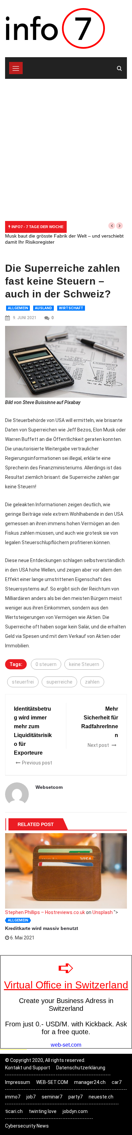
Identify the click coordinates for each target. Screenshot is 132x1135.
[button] (111, 225)
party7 (75, 1096)
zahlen (92, 682)
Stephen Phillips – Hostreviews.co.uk (45, 912)
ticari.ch (14, 1111)
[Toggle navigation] (16, 68)
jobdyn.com (75, 1111)
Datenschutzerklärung (80, 1067)
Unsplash (102, 912)
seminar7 (52, 1096)
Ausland (43, 308)
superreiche (59, 682)
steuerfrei (23, 682)
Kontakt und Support (27, 1067)
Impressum (17, 1082)
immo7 (12, 1096)
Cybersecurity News (27, 1126)
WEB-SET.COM (52, 1082)
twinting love (43, 1111)
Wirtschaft (71, 308)
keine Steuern (84, 664)
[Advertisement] (66, 148)
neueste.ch (101, 1096)
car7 (117, 1082)
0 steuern (46, 664)
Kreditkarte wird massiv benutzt (41, 928)
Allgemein (18, 308)
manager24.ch (90, 1082)
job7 (31, 1096)
